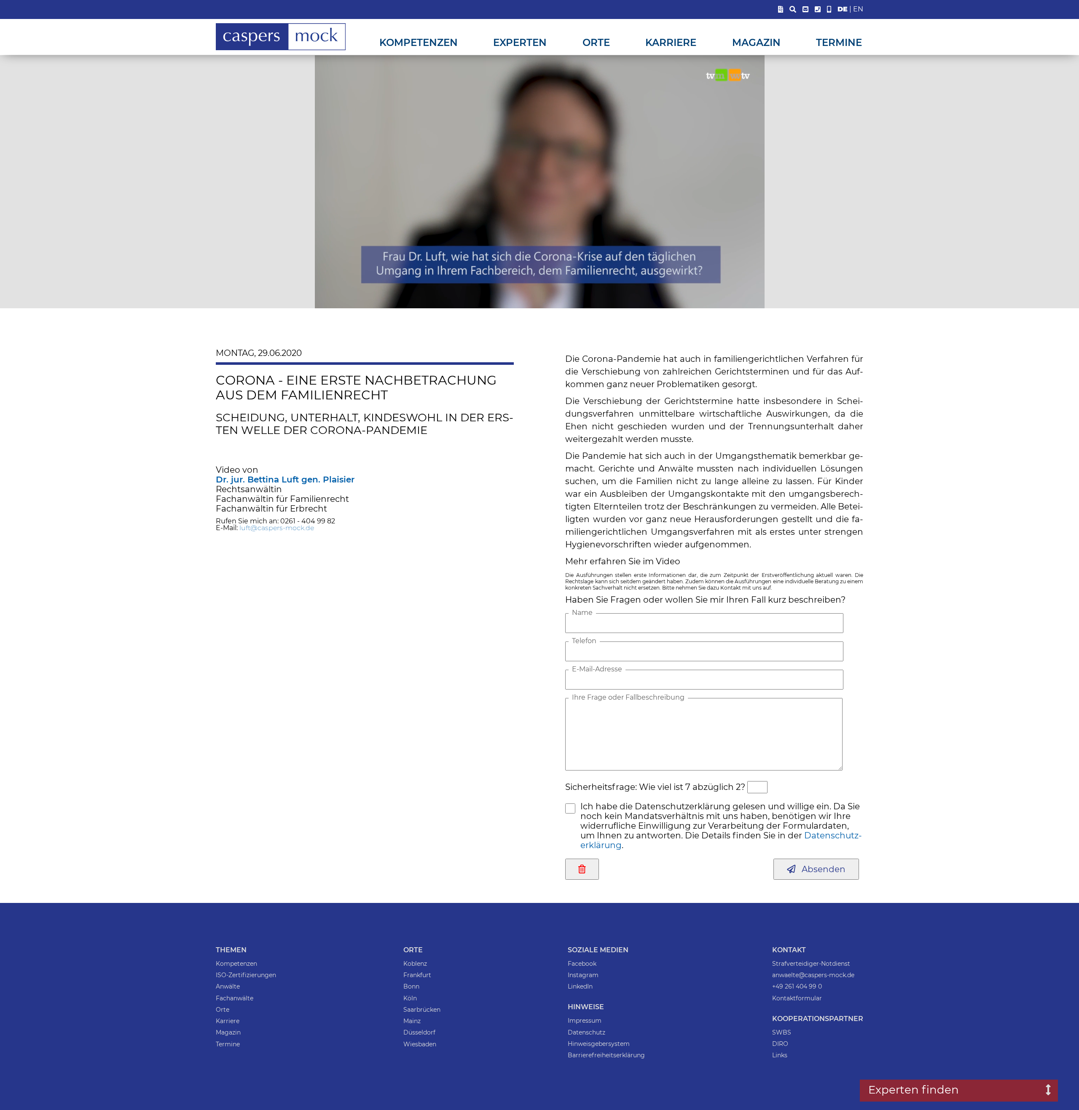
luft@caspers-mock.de (276, 528)
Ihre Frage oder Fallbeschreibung (628, 697)
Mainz (412, 1021)
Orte (596, 42)
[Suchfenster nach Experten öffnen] (1042, 1090)
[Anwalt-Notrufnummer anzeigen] (829, 9)
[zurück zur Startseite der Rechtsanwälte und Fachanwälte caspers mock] (281, 48)
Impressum (584, 1020)
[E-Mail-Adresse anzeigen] (805, 9)
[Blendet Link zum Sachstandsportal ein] (780, 9)
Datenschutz (586, 1032)
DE (842, 9)
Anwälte (228, 986)
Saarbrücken (421, 1009)
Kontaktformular (797, 998)
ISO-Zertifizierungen (246, 975)
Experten (520, 42)
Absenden (820, 869)
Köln (410, 998)
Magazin (756, 42)
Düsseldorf (419, 1032)
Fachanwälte (234, 998)
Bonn (411, 986)
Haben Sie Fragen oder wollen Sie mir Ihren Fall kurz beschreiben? (705, 600)
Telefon (584, 641)
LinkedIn (580, 986)
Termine (839, 42)
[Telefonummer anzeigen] (818, 9)
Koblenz (415, 963)
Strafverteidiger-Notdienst (811, 963)
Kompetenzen (418, 42)
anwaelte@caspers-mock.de (813, 975)
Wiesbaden (419, 1044)
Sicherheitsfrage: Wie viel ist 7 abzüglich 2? (655, 787)
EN (858, 9)
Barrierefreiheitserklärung (606, 1055)
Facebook (582, 963)
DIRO (780, 1044)
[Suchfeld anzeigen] (792, 9)
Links (779, 1055)
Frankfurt (417, 975)
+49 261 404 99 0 (797, 986)
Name (582, 613)
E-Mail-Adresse (597, 669)
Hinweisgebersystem (599, 1044)
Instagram (583, 975)
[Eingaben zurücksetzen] (582, 869)
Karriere (670, 42)
